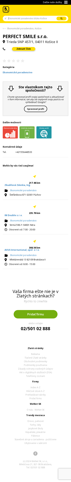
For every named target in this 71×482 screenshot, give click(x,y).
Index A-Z (35, 387)
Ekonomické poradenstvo (23, 190)
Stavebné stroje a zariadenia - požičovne (35, 439)
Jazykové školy (35, 428)
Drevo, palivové (35, 421)
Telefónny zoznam (35, 376)
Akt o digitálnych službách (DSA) (35, 372)
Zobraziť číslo (24, 49)
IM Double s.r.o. (14, 215)
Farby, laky (35, 424)
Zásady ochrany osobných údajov (35, 368)
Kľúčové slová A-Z (35, 391)
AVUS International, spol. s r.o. (22, 249)
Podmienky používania (35, 365)
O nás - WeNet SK (35, 409)
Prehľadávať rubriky (35, 394)
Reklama (35, 354)
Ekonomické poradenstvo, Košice (24, 28)
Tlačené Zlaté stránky (35, 357)
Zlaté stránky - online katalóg (6, 9)
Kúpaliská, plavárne (35, 432)
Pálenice (35, 435)
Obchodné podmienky (35, 361)
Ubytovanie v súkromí (35, 443)
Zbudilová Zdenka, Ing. (18, 185)
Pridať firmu (35, 314)
